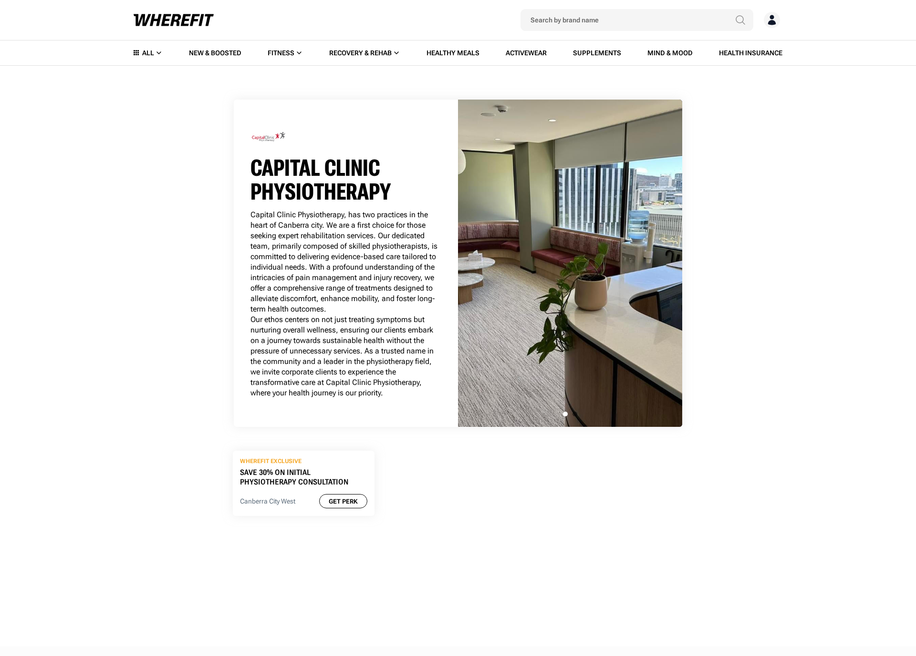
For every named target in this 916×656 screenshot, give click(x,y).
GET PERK (343, 501)
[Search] (740, 20)
